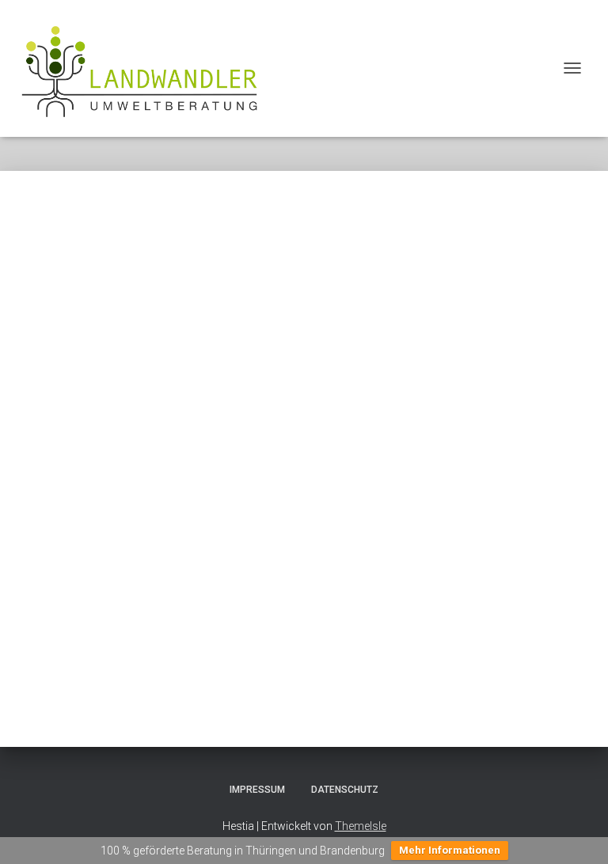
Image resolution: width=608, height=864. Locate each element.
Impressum (257, 789)
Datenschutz (344, 789)
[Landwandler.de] (145, 68)
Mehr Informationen (449, 850)
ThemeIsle (360, 826)
